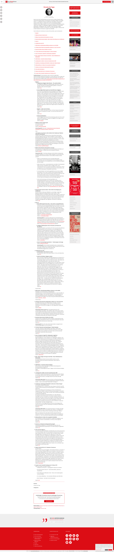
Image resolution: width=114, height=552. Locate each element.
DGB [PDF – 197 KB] (42, 297)
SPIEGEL (39, 307)
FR (40, 254)
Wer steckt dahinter (38, 536)
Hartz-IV (36, 41)
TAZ (40, 87)
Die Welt (39, 151)
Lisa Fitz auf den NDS (74, 39)
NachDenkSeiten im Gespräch (75, 53)
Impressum (36, 544)
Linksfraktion (42, 240)
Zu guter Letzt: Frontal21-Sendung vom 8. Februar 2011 (45, 73)
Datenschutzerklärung (38, 546)
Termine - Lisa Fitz (72, 49)
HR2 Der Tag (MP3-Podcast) (43, 145)
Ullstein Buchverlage (42, 126)
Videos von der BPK (73, 140)
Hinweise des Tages (37, 485)
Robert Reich (40, 463)
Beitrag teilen (1, 7)
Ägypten (36, 33)
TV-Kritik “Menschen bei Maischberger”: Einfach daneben (46, 51)
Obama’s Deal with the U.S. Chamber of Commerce (45, 71)
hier (38, 187)
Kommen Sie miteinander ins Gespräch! (56, 519)
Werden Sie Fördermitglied (54, 538)
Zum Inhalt (71, 236)
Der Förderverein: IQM (54, 534)
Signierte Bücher (72, 208)
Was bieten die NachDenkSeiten (75, 13)
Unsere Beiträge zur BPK (73, 138)
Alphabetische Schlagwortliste (75, 131)
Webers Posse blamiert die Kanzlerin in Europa (44, 37)
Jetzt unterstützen (107, 1)
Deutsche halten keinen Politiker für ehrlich (43, 49)
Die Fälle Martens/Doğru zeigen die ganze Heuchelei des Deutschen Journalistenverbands (75, 91)
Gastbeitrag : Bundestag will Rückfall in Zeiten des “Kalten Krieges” (47, 62)
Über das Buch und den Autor (74, 234)
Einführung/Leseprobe (73, 202)
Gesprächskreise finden (59, 522)
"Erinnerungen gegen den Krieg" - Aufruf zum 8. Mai (75, 8)
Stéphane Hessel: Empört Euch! (41, 35)
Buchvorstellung (72, 174)
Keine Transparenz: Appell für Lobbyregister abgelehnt (45, 53)
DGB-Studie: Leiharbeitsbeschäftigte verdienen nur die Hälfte (46, 45)
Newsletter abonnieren (74, 30)
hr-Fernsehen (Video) (45, 215)
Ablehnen (106, 549)
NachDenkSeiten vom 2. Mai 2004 (56, 186)
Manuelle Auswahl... (99, 549)
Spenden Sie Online (53, 540)
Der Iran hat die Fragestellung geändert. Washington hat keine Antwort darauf (75, 83)
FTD (39, 445)
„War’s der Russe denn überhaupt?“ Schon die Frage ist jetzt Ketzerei (75, 79)
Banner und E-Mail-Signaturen (38, 541)
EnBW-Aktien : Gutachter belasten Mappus (43, 58)
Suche (113, 2)
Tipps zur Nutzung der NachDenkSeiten (38, 538)
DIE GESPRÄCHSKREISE (57, 518)
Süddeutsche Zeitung (44, 243)
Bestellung (71, 206)
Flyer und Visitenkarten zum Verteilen (74, 126)
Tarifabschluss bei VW (39, 43)
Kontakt (36, 542)
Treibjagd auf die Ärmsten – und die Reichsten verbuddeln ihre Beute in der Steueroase (75, 87)
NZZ (41, 106)
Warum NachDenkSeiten (39, 534)
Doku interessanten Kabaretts (74, 113)
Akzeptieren (110, 549)
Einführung (71, 238)
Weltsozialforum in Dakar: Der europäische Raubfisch (45, 65)
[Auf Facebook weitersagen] (1, 16)
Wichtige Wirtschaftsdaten (74, 120)
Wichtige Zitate (72, 118)
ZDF (39, 480)
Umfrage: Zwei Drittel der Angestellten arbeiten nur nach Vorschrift (47, 47)
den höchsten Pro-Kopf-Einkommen (48, 223)
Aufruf (71, 20)
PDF (1, 13)
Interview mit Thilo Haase (74, 25)
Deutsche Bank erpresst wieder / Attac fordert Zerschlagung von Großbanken (49, 39)
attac (39, 200)
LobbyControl (40, 354)
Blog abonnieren (75, 34)
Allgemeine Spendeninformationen (54, 537)
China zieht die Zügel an (39, 69)
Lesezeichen (72, 200)
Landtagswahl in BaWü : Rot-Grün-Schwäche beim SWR (45, 60)
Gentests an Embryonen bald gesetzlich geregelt (44, 67)
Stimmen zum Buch (73, 204)
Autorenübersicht (74, 152)
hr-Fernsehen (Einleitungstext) (46, 214)
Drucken (1, 10)
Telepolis (41, 120)
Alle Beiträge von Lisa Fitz (74, 47)
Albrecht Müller (51, 17)
